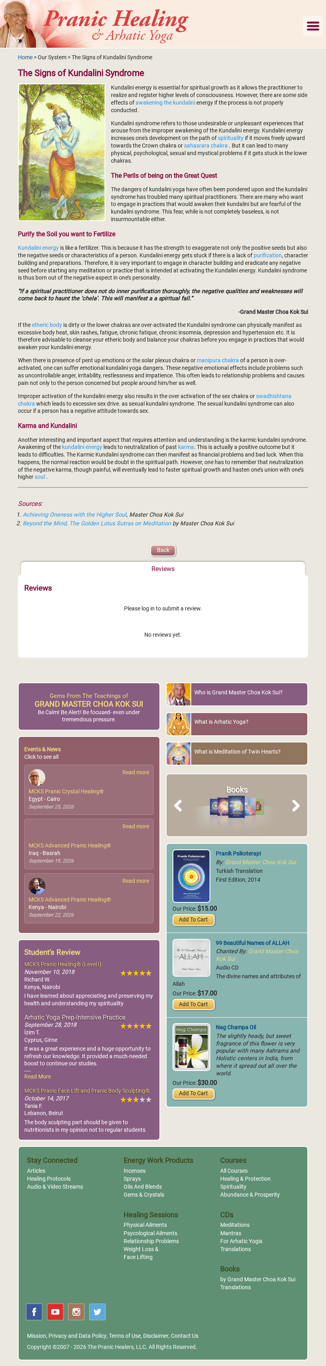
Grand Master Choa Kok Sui (260, 862)
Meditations (235, 1225)
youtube (55, 1312)
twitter (97, 1312)
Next (294, 814)
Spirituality (233, 1186)
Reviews (163, 569)
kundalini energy (82, 447)
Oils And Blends (143, 1186)
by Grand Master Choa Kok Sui (257, 1279)
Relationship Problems (151, 1241)
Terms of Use (125, 1336)
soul (40, 477)
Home (25, 57)
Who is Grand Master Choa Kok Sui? (238, 692)
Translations (235, 1249)
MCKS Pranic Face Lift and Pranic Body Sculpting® (86, 1091)
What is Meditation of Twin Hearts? (237, 751)
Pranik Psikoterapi (238, 853)
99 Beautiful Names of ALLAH (252, 943)
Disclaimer (156, 1336)
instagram (76, 1312)
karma (186, 447)
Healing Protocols (49, 1179)
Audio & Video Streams (55, 1186)
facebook (34, 1312)
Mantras (230, 1233)
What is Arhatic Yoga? (221, 722)
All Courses (234, 1171)
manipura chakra (218, 360)
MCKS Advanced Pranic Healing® (70, 845)
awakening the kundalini (166, 102)
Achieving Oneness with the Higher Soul (74, 514)
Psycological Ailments (150, 1233)
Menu (313, 26)
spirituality (231, 138)
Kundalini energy (39, 248)
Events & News (42, 749)
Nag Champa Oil (236, 1027)
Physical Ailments (145, 1225)
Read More (37, 1076)
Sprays (132, 1179)
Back (163, 550)
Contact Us (184, 1336)
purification (268, 255)
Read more (135, 772)
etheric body (47, 325)
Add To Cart (193, 919)
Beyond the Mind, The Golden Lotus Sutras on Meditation (98, 523)
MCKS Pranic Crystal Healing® (66, 791)
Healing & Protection (245, 1179)
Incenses (135, 1171)
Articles (36, 1171)
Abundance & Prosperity (250, 1194)
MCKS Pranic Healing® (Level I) (62, 964)
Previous (182, 814)
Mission (36, 1336)
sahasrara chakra (206, 145)
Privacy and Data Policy (78, 1336)
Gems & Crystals (144, 1194)
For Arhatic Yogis (241, 1241)
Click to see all (41, 757)
